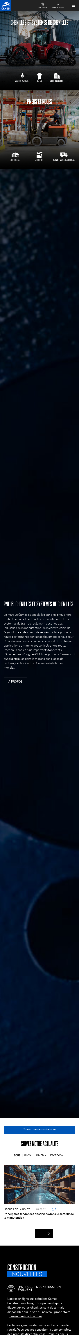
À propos (15, 681)
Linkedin (40, 1155)
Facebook (56, 1155)
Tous (17, 1155)
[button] (44, 1233)
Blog (27, 1155)
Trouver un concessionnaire (40, 1129)
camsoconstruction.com (25, 1316)
